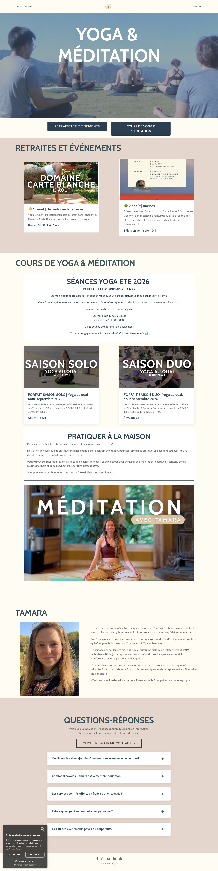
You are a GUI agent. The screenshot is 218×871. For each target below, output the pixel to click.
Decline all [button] (35, 854)
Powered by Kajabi (109, 863)
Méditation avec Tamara (64, 444)
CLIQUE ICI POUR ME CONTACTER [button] (109, 743)
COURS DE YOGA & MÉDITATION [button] (140, 128)
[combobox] (42, 828)
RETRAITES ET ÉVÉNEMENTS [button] (77, 126)
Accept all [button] (14, 854)
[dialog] (25, 846)
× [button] (43, 831)
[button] (25, 861)
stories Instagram (135, 302)
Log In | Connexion (24, 6)
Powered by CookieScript (25, 865)
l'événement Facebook (166, 302)
